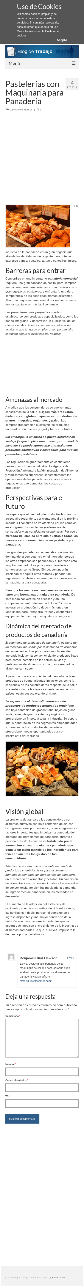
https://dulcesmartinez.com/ (35, 981)
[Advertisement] (42, 158)
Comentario (12, 1016)
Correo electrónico (16, 1080)
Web (7, 1096)
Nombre (10, 1064)
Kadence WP (58, 1277)
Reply (71, 957)
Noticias (28, 109)
